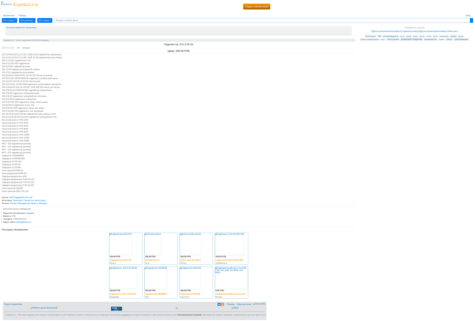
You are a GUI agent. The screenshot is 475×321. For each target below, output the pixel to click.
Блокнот (26, 48)
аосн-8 (415, 36)
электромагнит (461, 39)
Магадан (43, 203)
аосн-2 (402, 36)
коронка (453, 36)
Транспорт (18, 200)
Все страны (8, 20)
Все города (44, 20)
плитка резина (393, 39)
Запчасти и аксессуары (35, 200)
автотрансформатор (390, 36)
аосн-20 (408, 36)
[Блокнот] (462, 14)
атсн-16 (429, 36)
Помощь (231, 304)
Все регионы (26, 20)
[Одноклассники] (222, 304)
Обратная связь (244, 304)
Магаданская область (28, 203)
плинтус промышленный (369, 39)
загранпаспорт (444, 36)
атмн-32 (422, 36)
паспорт (460, 36)
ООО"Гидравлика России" (21, 197)
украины (441, 39)
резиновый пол (430, 39)
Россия (13, 203)
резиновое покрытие (411, 39)
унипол (449, 39)
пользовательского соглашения (190, 315)
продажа (30, 213)
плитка (383, 39)
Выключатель (371, 36)
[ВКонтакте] (219, 304)
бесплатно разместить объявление (21, 27)
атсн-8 (435, 36)
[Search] (471, 20)
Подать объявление (256, 6)
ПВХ (379, 36)
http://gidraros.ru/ (23, 222)
